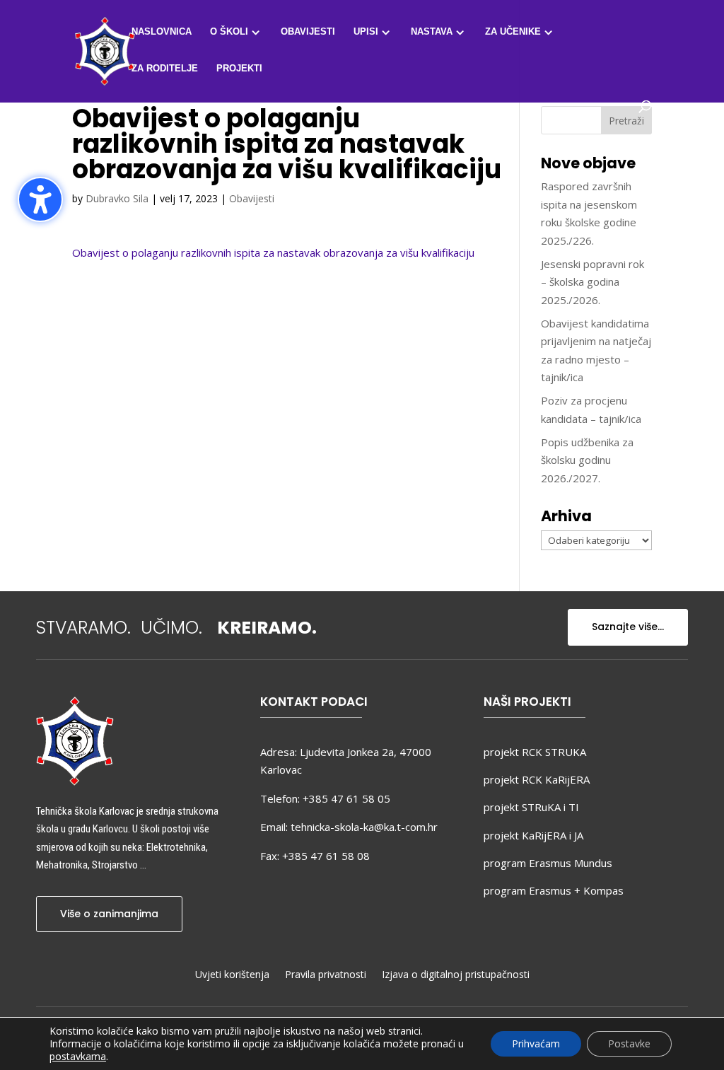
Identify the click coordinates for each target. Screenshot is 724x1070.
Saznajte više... (628, 627)
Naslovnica (162, 32)
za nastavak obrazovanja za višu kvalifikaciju (367, 252)
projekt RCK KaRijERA (537, 779)
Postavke (629, 1043)
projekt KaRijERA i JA (533, 835)
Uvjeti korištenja (232, 975)
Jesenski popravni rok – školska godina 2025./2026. (592, 282)
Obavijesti (308, 32)
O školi (229, 32)
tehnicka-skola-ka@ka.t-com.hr (364, 827)
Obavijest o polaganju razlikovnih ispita (166, 252)
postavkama (77, 1056)
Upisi (366, 32)
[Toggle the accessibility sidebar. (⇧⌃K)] (40, 199)
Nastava (431, 32)
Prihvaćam (536, 1043)
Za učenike (513, 32)
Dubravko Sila (117, 198)
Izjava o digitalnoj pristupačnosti (456, 975)
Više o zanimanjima (109, 914)
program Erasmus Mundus (548, 863)
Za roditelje (165, 69)
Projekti (239, 69)
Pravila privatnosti (325, 975)
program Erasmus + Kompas (554, 890)
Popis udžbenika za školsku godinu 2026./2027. (587, 460)
